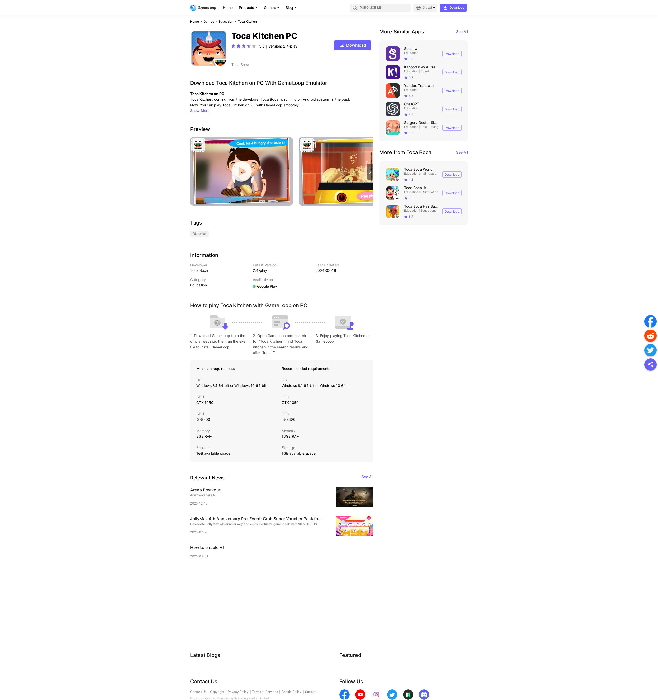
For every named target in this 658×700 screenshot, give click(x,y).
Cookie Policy (291, 692)
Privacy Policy (238, 692)
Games (270, 7)
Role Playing (429, 127)
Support (310, 692)
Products (246, 7)
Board (425, 71)
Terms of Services (265, 692)
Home (228, 7)
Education (225, 21)
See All (462, 31)
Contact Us (198, 692)
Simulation (430, 173)
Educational (412, 173)
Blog (289, 7)
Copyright (217, 692)
